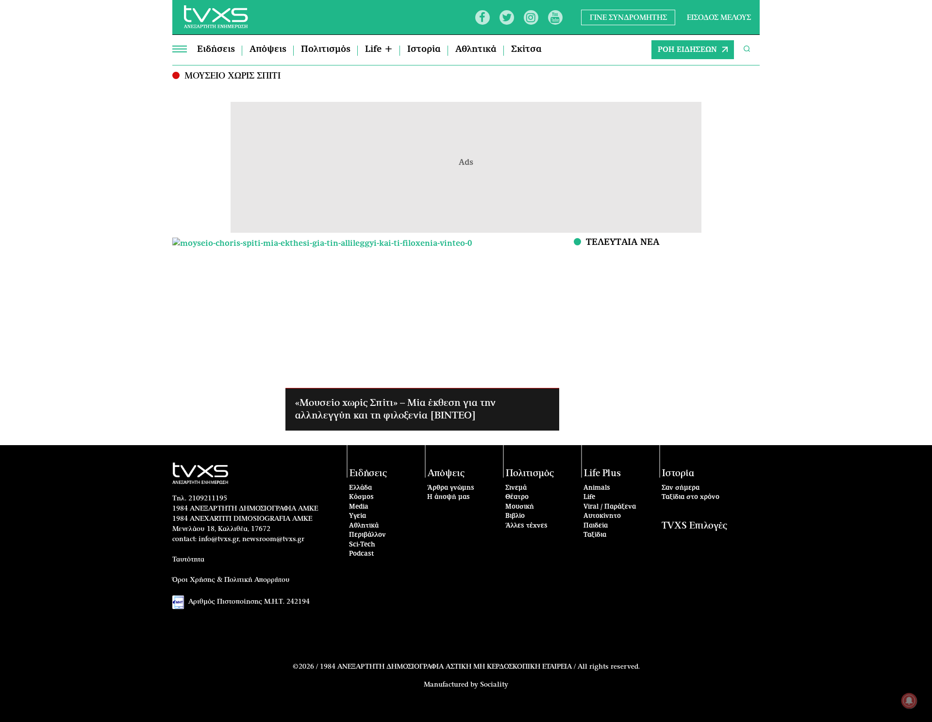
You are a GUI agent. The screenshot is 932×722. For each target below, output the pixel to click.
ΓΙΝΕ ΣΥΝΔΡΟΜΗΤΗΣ (628, 17)
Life (589, 497)
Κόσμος (361, 497)
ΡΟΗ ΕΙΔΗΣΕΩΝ (687, 49)
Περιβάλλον (367, 535)
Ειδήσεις (216, 49)
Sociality (494, 684)
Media (358, 507)
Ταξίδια (594, 535)
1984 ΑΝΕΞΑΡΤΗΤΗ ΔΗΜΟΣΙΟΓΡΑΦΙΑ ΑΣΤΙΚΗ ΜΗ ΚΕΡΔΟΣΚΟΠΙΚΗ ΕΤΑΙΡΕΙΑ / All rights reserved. (480, 666)
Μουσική (519, 507)
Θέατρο (517, 497)
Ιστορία (424, 49)
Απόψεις (268, 49)
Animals (596, 488)
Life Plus (602, 473)
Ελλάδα (360, 488)
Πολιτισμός (325, 49)
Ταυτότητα (188, 559)
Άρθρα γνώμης (450, 488)
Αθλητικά (476, 49)
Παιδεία (595, 526)
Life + (379, 49)
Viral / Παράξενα (609, 507)
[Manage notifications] (909, 700)
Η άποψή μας (448, 497)
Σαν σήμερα (680, 488)
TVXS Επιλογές (694, 525)
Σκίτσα (526, 49)
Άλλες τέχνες (526, 526)
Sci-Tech (362, 545)
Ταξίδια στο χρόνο (690, 497)
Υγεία (357, 516)
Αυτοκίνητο (602, 516)
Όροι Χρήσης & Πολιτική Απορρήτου (231, 580)
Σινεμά (516, 488)
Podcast (361, 554)
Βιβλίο (515, 516)
